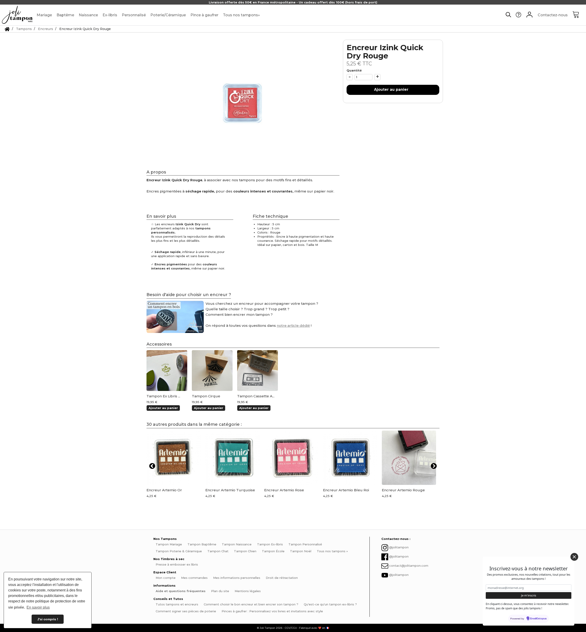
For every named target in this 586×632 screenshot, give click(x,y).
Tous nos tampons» (241, 15)
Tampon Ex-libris (270, 544)
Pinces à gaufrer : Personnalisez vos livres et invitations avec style (272, 611)
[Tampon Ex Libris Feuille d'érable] (166, 370)
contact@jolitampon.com (408, 566)
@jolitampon (399, 547)
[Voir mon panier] (579, 15)
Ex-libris (110, 15)
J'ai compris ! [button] (47, 619)
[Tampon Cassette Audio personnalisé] (257, 370)
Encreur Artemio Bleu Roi (346, 490)
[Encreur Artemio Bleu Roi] (350, 458)
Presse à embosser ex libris (177, 564)
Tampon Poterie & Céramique (179, 551)
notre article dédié (293, 325)
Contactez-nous (553, 15)
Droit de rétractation (282, 578)
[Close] (574, 557)
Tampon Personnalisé (305, 544)
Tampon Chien (245, 551)
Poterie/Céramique (168, 15)
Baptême (65, 15)
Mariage (44, 15)
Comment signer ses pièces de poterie (186, 611)
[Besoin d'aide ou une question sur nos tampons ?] (518, 16)
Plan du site (220, 591)
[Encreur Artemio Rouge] (409, 458)
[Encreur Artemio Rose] (291, 458)
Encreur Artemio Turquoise (230, 490)
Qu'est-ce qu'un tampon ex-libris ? (330, 604)
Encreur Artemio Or (164, 490)
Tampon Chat (217, 551)
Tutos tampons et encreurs (177, 604)
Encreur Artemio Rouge (403, 490)
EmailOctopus (538, 619)
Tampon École (273, 551)
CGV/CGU (291, 627)
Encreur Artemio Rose (284, 490)
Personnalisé (134, 15)
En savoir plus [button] (38, 607)
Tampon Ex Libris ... (163, 396)
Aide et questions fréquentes (181, 591)
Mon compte (166, 578)
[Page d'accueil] (7, 29)
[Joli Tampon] (17, 15)
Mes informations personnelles (236, 578)
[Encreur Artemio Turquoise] (232, 458)
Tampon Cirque (206, 396)
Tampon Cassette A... (255, 396)
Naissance (88, 15)
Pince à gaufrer (204, 15)
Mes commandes (194, 578)
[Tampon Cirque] (212, 370)
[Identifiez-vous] (529, 15)
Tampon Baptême (201, 544)
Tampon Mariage (169, 544)
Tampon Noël (300, 551)
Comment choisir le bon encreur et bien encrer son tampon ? (251, 604)
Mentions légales (248, 591)
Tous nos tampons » (332, 551)
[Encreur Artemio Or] (173, 458)
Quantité (354, 70)
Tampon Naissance (237, 544)
